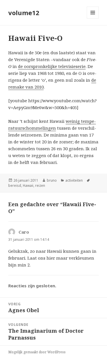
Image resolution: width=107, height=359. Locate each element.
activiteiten (74, 180)
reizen (40, 185)
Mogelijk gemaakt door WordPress (37, 352)
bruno (52, 180)
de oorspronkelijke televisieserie (52, 66)
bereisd (14, 185)
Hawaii (28, 185)
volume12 (23, 12)
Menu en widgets (93, 18)
